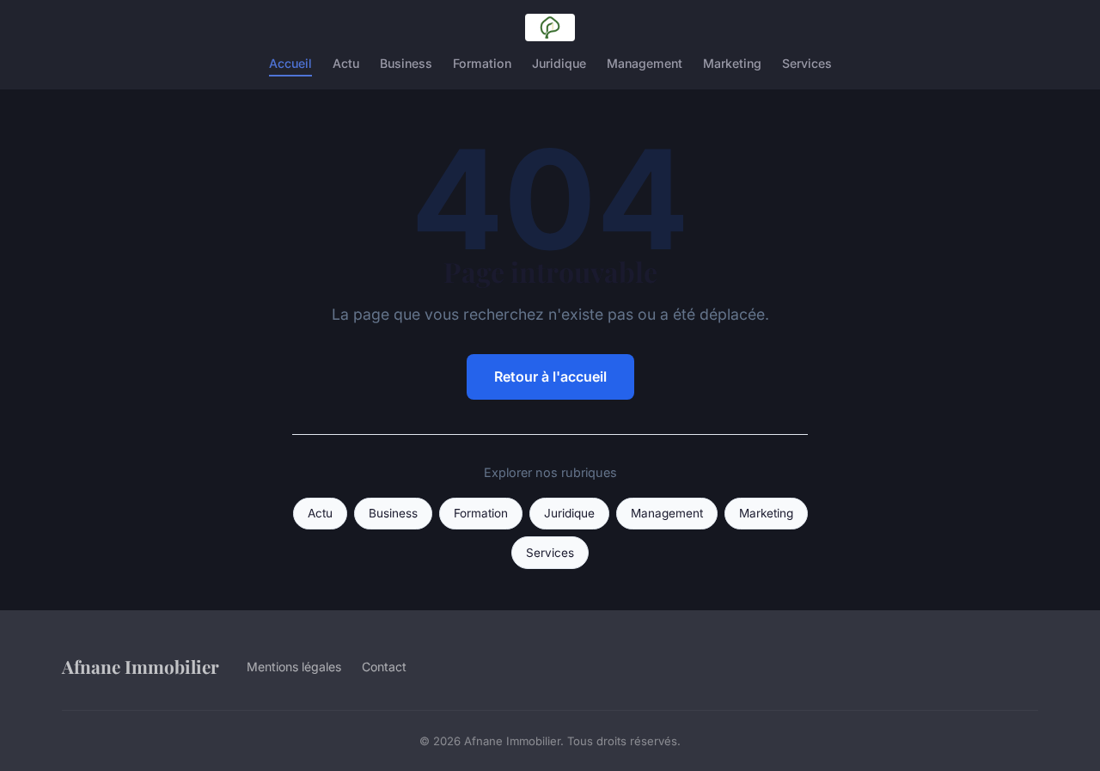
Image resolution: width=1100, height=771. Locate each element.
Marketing (732, 63)
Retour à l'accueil (550, 376)
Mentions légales (294, 666)
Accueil (290, 63)
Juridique (559, 63)
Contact (384, 666)
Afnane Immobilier (140, 666)
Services (807, 63)
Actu (346, 63)
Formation (482, 63)
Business (406, 63)
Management (644, 63)
